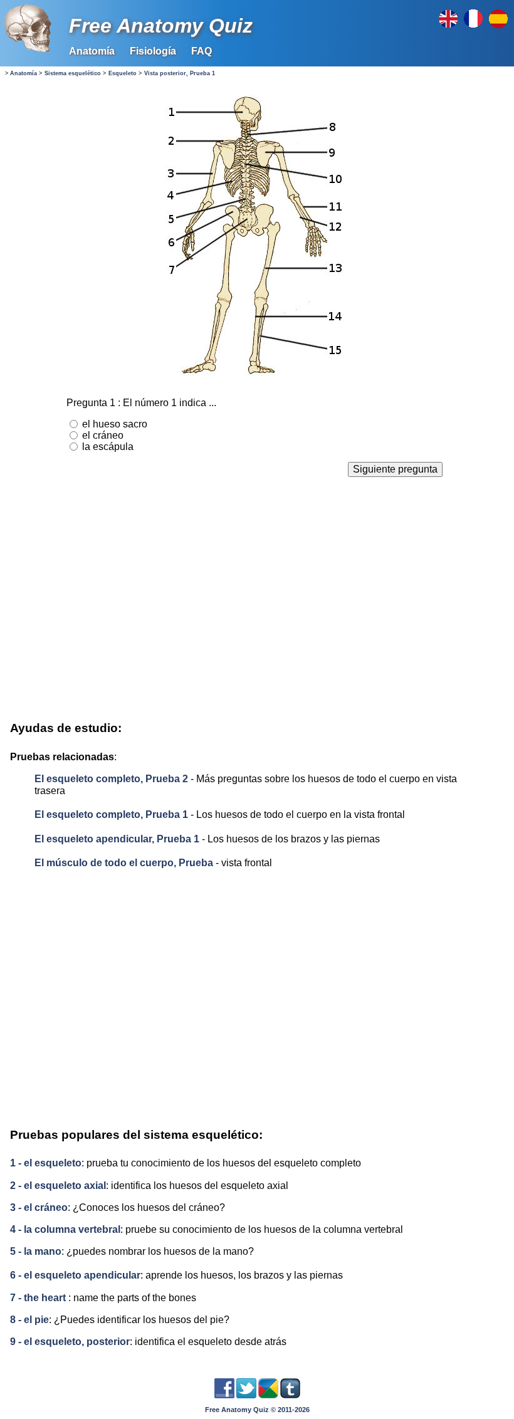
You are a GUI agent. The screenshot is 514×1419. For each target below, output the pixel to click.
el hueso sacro (114, 424)
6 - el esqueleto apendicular (75, 1275)
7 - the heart (38, 1297)
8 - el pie (29, 1319)
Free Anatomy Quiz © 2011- (257, 1409)
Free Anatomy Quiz (161, 25)
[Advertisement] (254, 602)
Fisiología (153, 51)
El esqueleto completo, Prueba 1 (111, 814)
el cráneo (102, 435)
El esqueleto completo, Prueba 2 (111, 778)
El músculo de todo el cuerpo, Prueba (125, 862)
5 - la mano (35, 1251)
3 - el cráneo (39, 1207)
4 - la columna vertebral (65, 1229)
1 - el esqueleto (45, 1163)
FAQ (201, 51)
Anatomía (92, 51)
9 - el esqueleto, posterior (70, 1341)
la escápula (108, 446)
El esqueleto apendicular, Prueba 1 (116, 839)
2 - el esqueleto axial (58, 1185)
